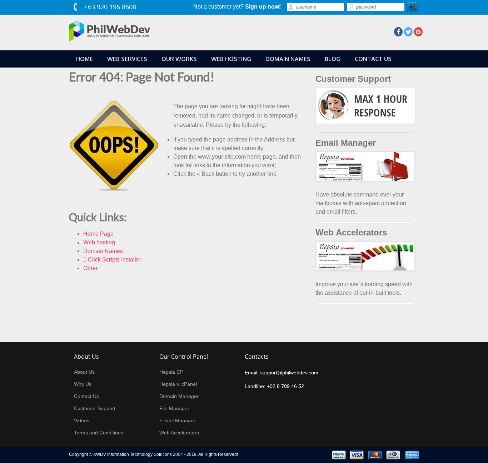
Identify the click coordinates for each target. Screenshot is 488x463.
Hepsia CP (171, 372)
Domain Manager (179, 396)
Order (90, 268)
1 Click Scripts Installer (112, 260)
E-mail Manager (177, 420)
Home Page (98, 234)
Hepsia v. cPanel (178, 384)
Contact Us (86, 396)
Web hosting (99, 242)
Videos (81, 420)
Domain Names (103, 251)
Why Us (82, 384)
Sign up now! (263, 7)
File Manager (174, 408)
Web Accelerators (179, 432)
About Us (84, 372)
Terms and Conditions (98, 432)
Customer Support (94, 408)
